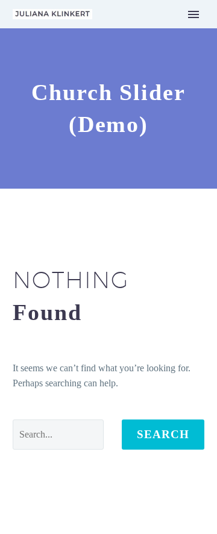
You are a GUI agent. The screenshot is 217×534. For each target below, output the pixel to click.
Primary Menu (193, 14)
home (122, 31)
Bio (118, 46)
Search (163, 434)
